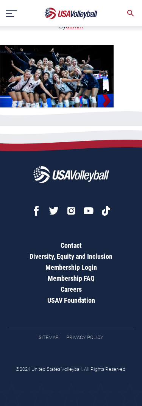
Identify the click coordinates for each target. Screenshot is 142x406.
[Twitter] (54, 211)
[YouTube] (88, 211)
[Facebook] (36, 211)
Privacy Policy (84, 337)
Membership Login (71, 267)
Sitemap (49, 337)
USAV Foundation (71, 300)
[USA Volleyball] (71, 13)
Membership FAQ (71, 278)
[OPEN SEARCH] (130, 13)
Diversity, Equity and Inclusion (71, 256)
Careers (71, 289)
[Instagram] (71, 211)
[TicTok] (106, 211)
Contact (71, 245)
